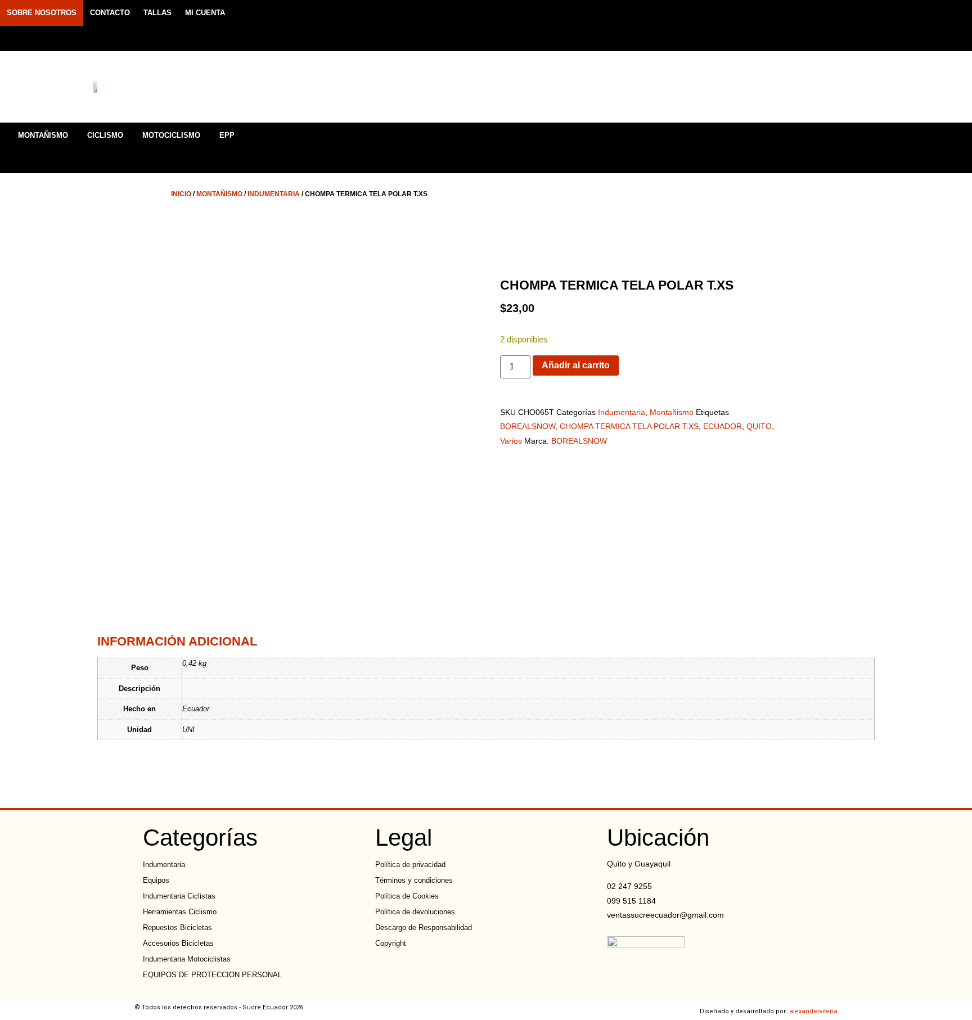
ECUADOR (722, 426)
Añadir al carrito (576, 365)
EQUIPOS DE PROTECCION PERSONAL (212, 975)
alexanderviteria (813, 1011)
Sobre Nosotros (41, 12)
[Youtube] (861, 25)
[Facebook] (782, 25)
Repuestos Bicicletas (177, 927)
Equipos (156, 880)
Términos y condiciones (414, 880)
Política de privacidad (410, 864)
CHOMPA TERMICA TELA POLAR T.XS (629, 426)
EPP (227, 135)
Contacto (110, 12)
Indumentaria (274, 194)
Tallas (157, 12)
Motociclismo (171, 135)
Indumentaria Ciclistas (179, 896)
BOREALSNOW (527, 426)
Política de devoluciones (415, 912)
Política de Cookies (407, 896)
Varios (511, 440)
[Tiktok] (841, 25)
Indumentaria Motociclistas (187, 959)
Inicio (181, 194)
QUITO (759, 426)
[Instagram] (802, 25)
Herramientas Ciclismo (180, 912)
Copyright (390, 943)
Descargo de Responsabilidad (423, 927)
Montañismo (43, 135)
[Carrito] (883, 88)
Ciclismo (105, 135)
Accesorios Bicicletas (178, 943)
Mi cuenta (205, 12)
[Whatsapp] (821, 25)
